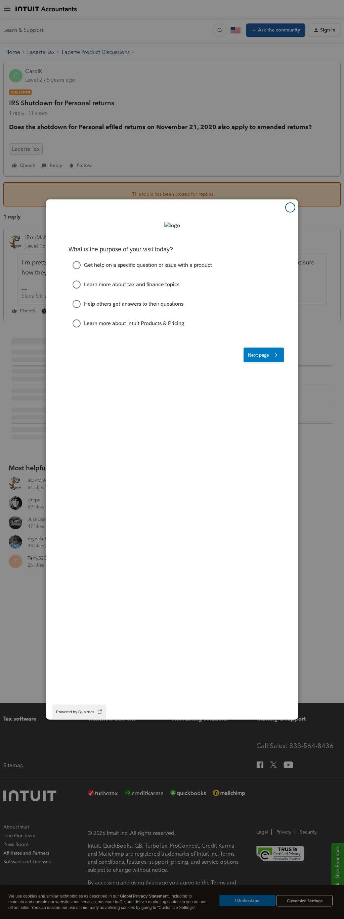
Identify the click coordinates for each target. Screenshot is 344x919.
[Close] (290, 207)
